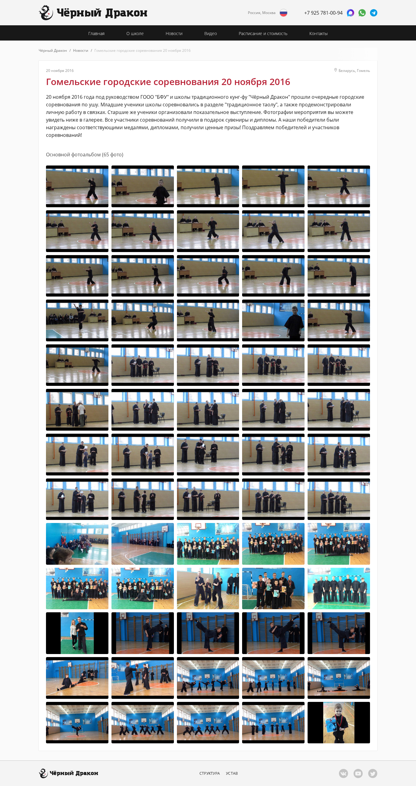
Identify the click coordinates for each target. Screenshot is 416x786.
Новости (174, 33)
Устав (232, 773)
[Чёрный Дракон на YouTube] (358, 773)
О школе (135, 33)
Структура (209, 773)
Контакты (318, 33)
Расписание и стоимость (263, 33)
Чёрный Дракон (53, 50)
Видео (210, 33)
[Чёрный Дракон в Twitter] (372, 773)
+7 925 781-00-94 (323, 12)
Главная (96, 33)
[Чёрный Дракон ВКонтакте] (343, 773)
